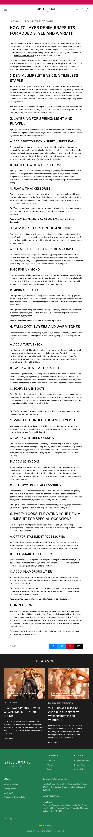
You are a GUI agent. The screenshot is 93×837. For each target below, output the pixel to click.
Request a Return (81, 761)
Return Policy (80, 765)
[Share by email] (79, 646)
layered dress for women (61, 703)
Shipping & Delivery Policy (15, 797)
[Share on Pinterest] (70, 646)
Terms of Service (11, 784)
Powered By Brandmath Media (54, 831)
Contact (50, 765)
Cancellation (79, 769)
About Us (51, 761)
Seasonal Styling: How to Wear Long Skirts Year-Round (22, 712)
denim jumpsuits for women (39, 21)
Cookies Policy (10, 793)
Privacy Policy (10, 789)
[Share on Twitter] (62, 646)
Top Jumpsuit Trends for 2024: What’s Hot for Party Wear (45, 599)
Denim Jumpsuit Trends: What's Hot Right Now (40, 321)
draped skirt (10, 703)
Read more (8, 738)
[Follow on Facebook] (5, 819)
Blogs (49, 769)
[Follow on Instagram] (11, 819)
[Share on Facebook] (53, 646)
